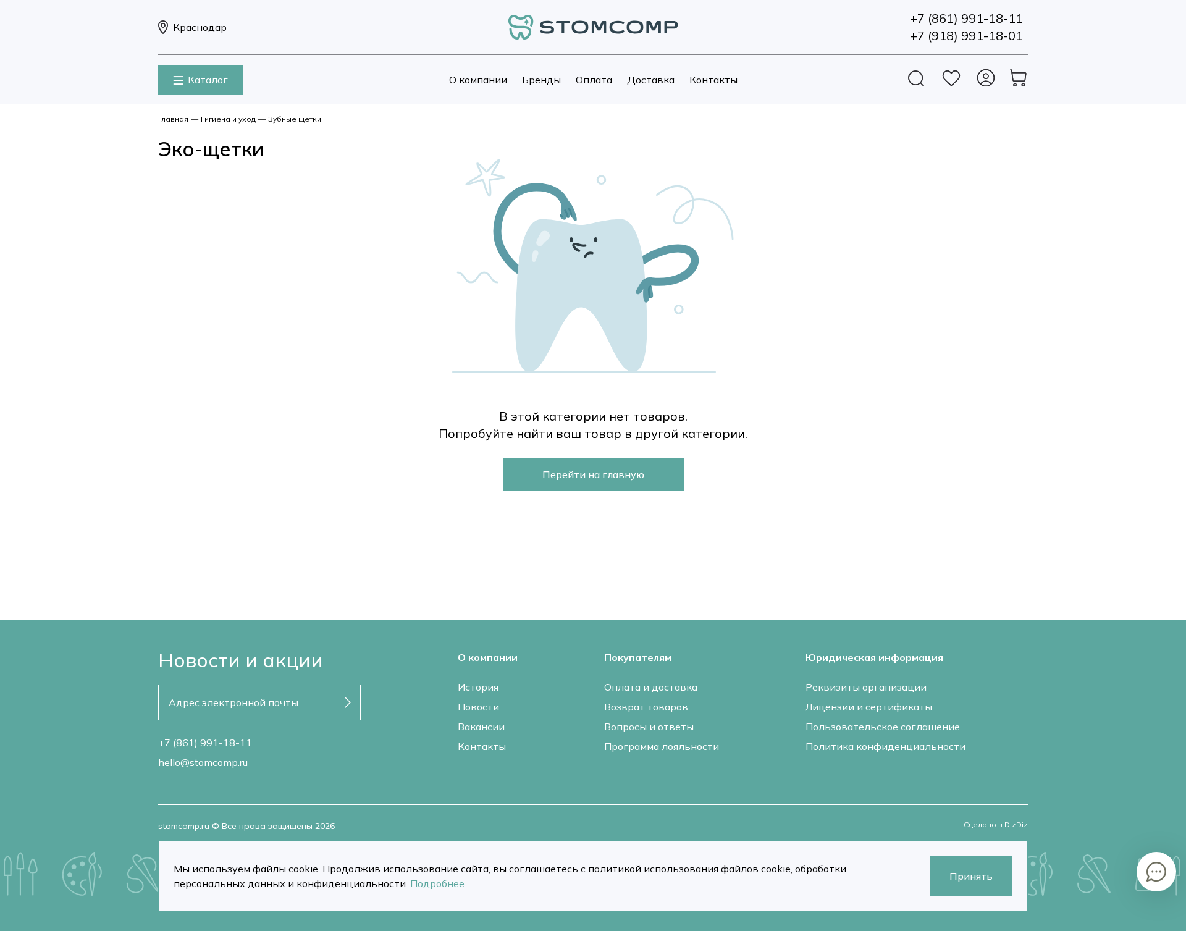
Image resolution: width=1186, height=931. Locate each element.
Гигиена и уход (228, 119)
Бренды (541, 80)
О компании (478, 80)
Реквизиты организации (866, 687)
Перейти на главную (593, 474)
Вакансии (481, 726)
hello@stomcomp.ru (203, 762)
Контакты (713, 80)
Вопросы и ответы (649, 726)
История (478, 687)
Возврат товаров (646, 707)
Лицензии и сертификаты (868, 707)
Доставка (651, 80)
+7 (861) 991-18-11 (205, 742)
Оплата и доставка (650, 687)
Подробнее (437, 883)
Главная (173, 119)
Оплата (594, 80)
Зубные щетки (294, 119)
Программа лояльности (661, 746)
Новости (478, 707)
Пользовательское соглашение (882, 726)
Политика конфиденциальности (885, 746)
